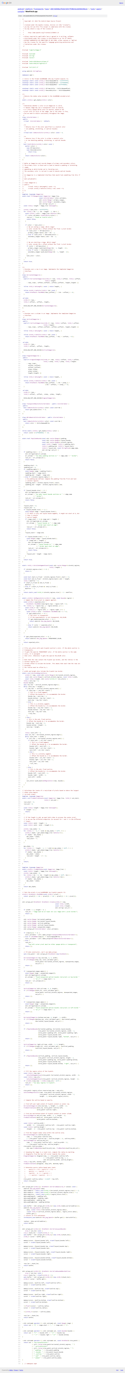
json (121, 1370)
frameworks (39, 9)
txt (117, 1370)
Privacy (16, 1370)
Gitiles (11, 1370)
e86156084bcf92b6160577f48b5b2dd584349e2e (68, 9)
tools (93, 9)
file (55, 16)
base (47, 9)
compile (21, 11)
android (21, 9)
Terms (21, 1370)
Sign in (121, 3)
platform (28, 9)
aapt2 (98, 9)
